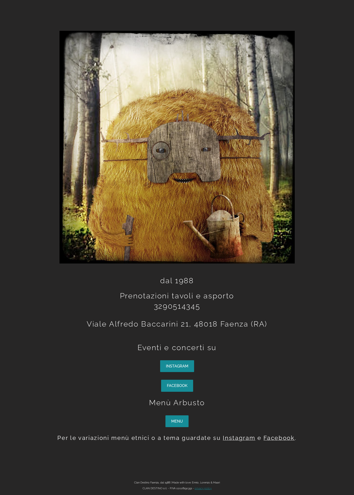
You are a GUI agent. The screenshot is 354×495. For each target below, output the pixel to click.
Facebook (279, 437)
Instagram (239, 437)
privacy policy (203, 488)
